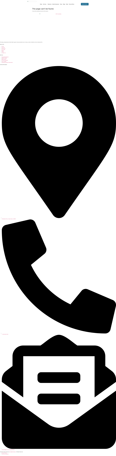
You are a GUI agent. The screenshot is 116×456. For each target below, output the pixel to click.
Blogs (64, 4)
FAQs (67, 4)
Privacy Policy (71, 4)
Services (44, 4)
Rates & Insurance (55, 4)
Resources (49, 4)
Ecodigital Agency (13, 451)
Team (61, 4)
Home (41, 4)
